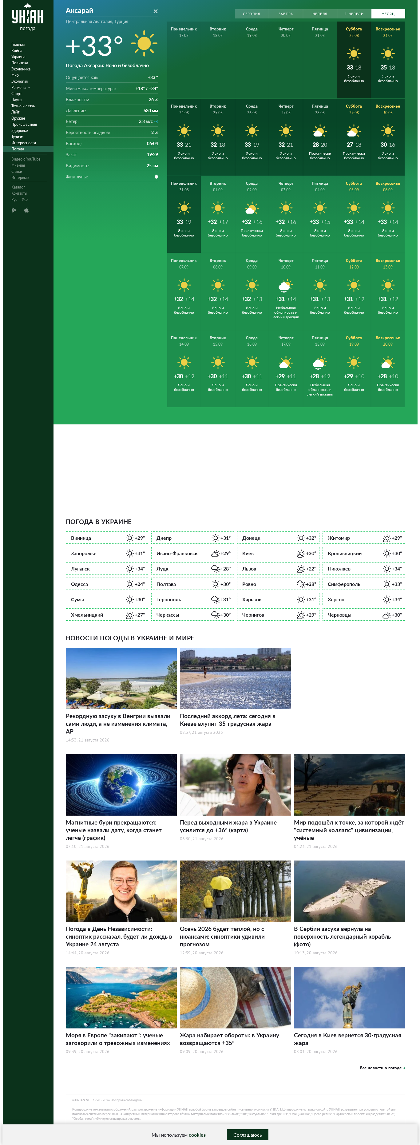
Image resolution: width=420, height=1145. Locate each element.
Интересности (23, 142)
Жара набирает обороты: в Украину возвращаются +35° (229, 1039)
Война (16, 50)
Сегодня (251, 13)
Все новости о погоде (381, 1068)
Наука (16, 99)
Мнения (18, 165)
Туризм (17, 136)
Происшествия (24, 124)
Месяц (388, 13)
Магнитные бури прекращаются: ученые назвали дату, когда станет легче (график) (114, 830)
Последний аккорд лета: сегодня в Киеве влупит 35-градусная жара (227, 719)
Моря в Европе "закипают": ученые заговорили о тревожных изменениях (118, 1039)
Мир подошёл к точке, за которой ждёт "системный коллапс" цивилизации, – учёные (349, 830)
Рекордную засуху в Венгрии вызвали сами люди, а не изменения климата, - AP (118, 723)
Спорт (16, 93)
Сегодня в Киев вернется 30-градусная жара (347, 1039)
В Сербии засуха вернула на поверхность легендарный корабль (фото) (342, 936)
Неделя (319, 13)
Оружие (18, 118)
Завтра (286, 13)
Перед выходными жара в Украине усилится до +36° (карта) (228, 826)
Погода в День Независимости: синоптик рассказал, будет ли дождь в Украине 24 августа (119, 936)
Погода (17, 149)
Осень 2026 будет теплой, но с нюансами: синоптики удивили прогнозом (222, 936)
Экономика (20, 69)
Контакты (19, 193)
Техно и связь (23, 106)
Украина (18, 56)
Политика (19, 63)
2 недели (354, 13)
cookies (197, 1135)
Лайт (15, 112)
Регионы (19, 87)
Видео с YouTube (26, 159)
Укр (25, 199)
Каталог (18, 187)
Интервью (20, 177)
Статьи (16, 171)
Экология (19, 81)
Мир (15, 75)
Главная (18, 44)
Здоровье (19, 130)
